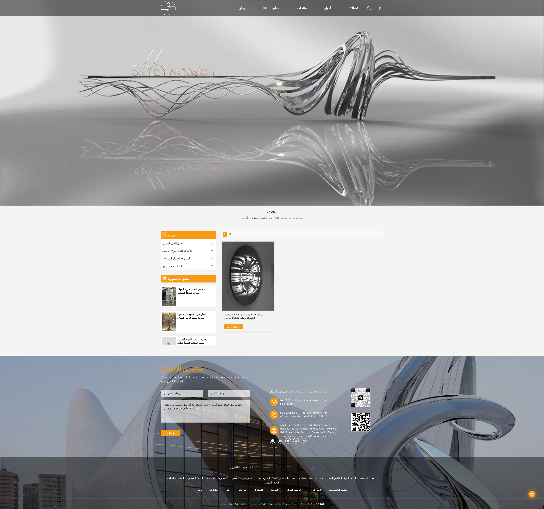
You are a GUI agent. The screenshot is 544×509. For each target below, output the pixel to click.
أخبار (327, 8)
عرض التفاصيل (234, 326)
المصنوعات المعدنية (217, 478)
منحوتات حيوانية (307, 478)
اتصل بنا (258, 489)
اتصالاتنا (353, 8)
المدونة (275, 489)
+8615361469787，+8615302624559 (301, 412)
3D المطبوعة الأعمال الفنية (176, 258)
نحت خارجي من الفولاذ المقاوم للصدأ (276, 478)
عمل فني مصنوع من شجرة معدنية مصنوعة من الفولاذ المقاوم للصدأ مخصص (191, 316)
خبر (228, 489)
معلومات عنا (271, 8)
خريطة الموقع (294, 489)
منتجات (302, 8)
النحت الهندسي (272, 482)
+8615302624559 (313, 416)
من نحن (242, 489)
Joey (290, 403)
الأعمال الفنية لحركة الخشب (177, 251)
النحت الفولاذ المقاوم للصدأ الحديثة (338, 478)
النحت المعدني (195, 478)
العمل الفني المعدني (172, 243)
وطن (242, 8)
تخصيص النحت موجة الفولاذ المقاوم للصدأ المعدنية (191, 291)
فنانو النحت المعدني (242, 478)
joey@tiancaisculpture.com (312, 400)
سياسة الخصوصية (338, 489)
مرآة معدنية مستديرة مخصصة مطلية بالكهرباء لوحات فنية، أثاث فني (243, 316)
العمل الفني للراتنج (172, 266)
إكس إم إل (315, 489)
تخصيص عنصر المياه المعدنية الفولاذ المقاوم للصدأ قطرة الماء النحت (192, 341)
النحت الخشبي (367, 478)
